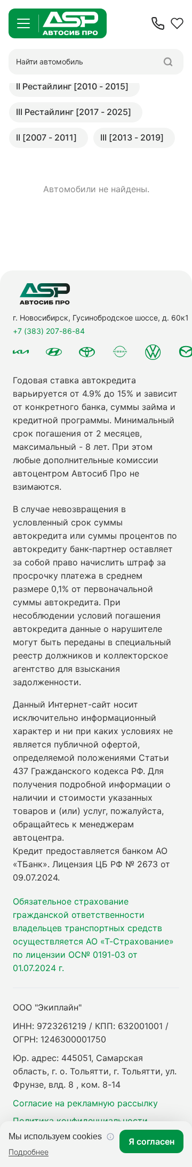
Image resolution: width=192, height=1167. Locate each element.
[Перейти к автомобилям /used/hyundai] (54, 352)
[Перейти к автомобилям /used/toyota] (87, 352)
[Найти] (168, 62)
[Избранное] (177, 23)
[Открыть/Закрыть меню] (23, 23)
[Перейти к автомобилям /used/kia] (21, 352)
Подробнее (29, 1151)
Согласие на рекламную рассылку (85, 1103)
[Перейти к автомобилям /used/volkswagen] (153, 352)
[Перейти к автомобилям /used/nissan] (120, 351)
